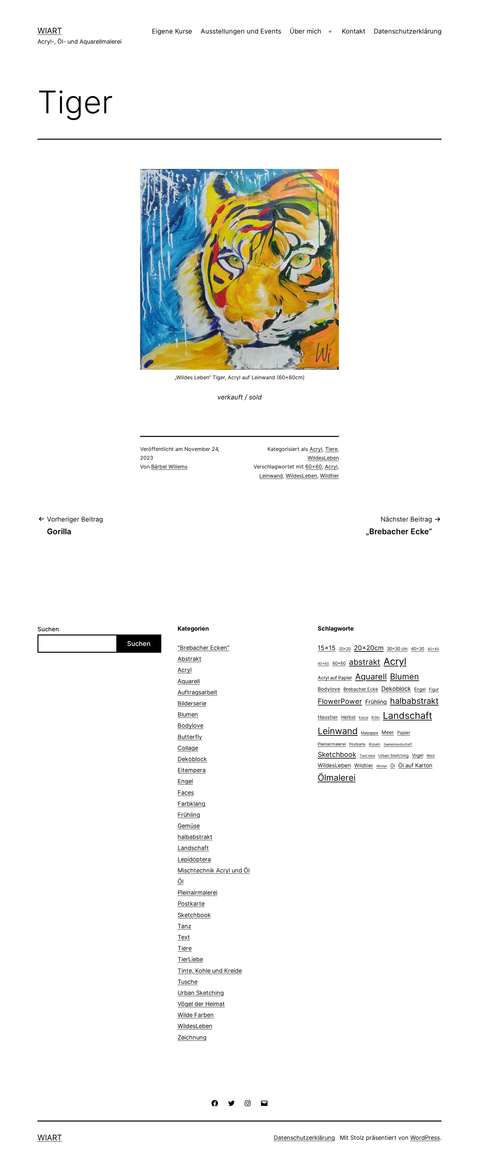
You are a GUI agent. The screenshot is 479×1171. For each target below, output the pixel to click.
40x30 (417, 648)
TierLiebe (190, 959)
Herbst (348, 717)
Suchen (48, 629)
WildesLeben (323, 457)
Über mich (305, 31)
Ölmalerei (337, 777)
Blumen (188, 714)
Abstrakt (189, 658)
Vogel (417, 755)
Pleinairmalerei (197, 892)
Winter (381, 766)
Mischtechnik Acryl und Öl (214, 870)
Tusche (187, 981)
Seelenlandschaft (398, 744)
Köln (375, 717)
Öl (180, 881)
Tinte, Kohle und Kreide (210, 970)
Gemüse (189, 825)
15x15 (327, 648)
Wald (431, 756)
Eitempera (192, 770)
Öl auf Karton (415, 765)
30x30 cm (397, 648)
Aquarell (189, 681)
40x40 (433, 649)
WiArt (49, 30)
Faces (186, 792)
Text (184, 937)
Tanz (184, 926)
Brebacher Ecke (360, 689)
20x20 (345, 649)
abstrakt (364, 662)
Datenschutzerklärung (408, 31)
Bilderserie (192, 703)
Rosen (374, 744)
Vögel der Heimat (201, 1003)
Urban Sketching (201, 992)
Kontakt (353, 31)
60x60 (313, 466)
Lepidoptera (194, 859)
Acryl (316, 449)
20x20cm (369, 648)
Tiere (331, 449)
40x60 (323, 664)
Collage (188, 748)
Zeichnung (192, 1037)
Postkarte (191, 903)
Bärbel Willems (169, 466)
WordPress (425, 1137)
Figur (434, 689)
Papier (403, 732)
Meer (388, 732)
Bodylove (190, 725)
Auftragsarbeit (197, 692)
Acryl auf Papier (335, 678)
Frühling (189, 814)
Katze (363, 718)
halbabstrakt (195, 836)
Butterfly (190, 736)
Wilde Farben (196, 1014)
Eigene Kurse (172, 31)
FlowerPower (340, 701)
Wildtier (329, 475)
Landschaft (193, 847)
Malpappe (369, 733)
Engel (185, 781)
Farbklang (191, 803)
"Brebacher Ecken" (203, 647)
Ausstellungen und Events (241, 31)
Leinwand (271, 475)
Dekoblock (192, 759)
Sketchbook (194, 915)
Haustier (328, 717)
